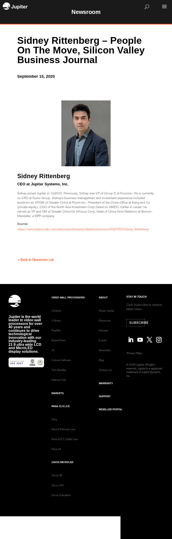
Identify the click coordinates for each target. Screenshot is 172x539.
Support (105, 396)
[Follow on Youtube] (140, 337)
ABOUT (103, 297)
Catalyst (56, 310)
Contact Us (105, 370)
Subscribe (137, 322)
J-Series (56, 320)
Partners (103, 330)
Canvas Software (61, 360)
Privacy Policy (134, 353)
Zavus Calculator (61, 495)
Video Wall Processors (68, 297)
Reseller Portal (111, 409)
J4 (53, 350)
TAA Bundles (59, 370)
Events (103, 340)
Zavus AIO (58, 485)
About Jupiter (106, 310)
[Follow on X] (149, 337)
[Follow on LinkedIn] (131, 337)
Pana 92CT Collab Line (64, 439)
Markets (58, 393)
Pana (54, 419)
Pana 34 (56, 449)
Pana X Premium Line (63, 429)
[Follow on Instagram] (159, 337)
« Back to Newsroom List (36, 259)
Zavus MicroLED (62, 462)
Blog (101, 360)
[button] (164, 6)
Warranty (106, 383)
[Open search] (92, 6)
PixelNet (56, 330)
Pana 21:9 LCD (61, 406)
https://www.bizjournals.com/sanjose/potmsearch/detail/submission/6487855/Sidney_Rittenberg (83, 229)
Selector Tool (59, 380)
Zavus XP (57, 475)
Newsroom (105, 350)
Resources (105, 320)
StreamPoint (58, 340)
